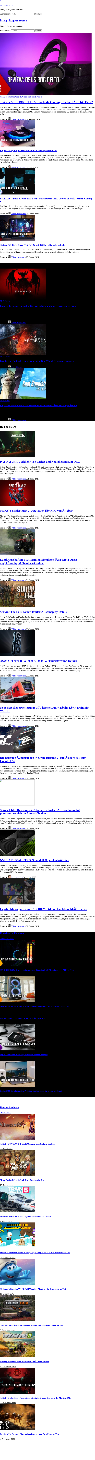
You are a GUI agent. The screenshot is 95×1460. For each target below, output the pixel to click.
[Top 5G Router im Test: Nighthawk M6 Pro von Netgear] (17, 1050)
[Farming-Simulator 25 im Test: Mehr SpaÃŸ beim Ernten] (17, 1357)
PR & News (5, 301)
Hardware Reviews (34, 97)
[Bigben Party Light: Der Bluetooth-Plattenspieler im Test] (17, 146)
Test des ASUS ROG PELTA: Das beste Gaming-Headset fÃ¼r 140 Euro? (46, 102)
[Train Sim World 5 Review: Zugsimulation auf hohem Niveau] (17, 1212)
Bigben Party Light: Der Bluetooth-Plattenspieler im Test (28, 150)
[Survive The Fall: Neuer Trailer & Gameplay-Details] (17, 607)
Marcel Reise (16, 367)
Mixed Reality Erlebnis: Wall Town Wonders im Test (22, 1180)
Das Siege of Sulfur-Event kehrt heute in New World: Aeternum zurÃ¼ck (37, 361)
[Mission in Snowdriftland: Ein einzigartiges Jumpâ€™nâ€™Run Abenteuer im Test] (17, 1248)
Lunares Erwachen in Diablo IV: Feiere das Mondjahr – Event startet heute (38, 306)
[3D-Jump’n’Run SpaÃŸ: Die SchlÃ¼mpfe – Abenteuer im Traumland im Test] (17, 1284)
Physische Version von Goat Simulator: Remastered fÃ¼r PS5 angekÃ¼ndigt (39, 405)
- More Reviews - (7, 939)
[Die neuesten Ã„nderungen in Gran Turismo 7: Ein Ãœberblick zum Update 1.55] (17, 752)
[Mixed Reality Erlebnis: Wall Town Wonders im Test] (17, 1175)
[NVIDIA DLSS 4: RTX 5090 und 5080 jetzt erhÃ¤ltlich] (17, 855)
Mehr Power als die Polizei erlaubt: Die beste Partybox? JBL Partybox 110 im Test (34, 1006)
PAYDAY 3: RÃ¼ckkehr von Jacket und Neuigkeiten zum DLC (40, 461)
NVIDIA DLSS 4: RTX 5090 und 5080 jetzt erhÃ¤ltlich (34, 860)
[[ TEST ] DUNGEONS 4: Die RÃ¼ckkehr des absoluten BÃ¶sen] (17, 1139)
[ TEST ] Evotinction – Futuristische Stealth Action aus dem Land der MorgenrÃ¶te (35, 1398)
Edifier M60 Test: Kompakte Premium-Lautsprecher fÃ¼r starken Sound (31, 1091)
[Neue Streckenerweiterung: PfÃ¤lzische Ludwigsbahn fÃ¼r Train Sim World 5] (17, 702)
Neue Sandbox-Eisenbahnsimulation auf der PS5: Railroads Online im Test (31, 1325)
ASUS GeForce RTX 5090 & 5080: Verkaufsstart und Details (38, 660)
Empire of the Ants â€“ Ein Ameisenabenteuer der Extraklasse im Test (29, 1434)
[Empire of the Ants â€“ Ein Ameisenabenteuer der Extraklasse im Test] (17, 1429)
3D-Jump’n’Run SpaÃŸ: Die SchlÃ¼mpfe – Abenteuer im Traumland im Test (33, 1289)
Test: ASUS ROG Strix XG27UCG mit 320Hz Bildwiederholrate (32, 245)
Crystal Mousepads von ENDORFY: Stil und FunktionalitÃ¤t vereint (43, 909)
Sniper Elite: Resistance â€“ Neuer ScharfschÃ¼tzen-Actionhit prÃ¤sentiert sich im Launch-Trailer (40, 811)
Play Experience (6, 5)
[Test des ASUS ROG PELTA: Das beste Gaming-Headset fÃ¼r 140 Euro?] (46, 95)
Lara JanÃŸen (17, 877)
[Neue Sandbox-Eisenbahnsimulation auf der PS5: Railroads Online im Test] (17, 1320)
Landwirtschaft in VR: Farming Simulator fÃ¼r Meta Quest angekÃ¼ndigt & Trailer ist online (38, 561)
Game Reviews (9, 1107)
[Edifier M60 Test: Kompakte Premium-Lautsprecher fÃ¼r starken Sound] (17, 1086)
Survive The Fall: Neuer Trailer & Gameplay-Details (33, 611)
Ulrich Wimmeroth (18, 167)
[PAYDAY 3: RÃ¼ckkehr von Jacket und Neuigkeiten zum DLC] (17, 456)
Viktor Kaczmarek (18, 119)
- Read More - (5, 1112)
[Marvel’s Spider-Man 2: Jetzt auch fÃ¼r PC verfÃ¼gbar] (17, 505)
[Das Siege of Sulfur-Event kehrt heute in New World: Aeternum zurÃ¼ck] (23, 354)
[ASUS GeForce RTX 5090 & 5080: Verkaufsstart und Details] (17, 656)
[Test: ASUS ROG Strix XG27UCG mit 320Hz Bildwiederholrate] (17, 240)
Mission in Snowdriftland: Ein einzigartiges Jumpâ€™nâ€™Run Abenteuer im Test (35, 1253)
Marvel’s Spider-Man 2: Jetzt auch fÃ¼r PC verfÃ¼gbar (36, 510)
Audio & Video (21, 97)
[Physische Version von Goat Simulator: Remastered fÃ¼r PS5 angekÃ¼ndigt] (23, 398)
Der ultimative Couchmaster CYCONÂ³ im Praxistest (22, 1018)
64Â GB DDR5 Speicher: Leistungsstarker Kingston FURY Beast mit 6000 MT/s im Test (37, 970)
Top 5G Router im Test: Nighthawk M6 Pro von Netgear (24, 1055)
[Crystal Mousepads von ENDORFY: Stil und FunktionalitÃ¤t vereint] (17, 904)
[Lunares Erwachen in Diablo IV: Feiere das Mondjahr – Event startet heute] (23, 299)
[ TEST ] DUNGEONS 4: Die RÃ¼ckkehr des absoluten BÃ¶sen (27, 1144)
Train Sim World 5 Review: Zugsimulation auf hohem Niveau (25, 1216)
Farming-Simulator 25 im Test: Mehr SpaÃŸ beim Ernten (24, 1362)
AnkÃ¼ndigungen (7, 97)
